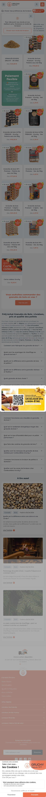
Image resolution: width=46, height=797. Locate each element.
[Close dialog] (44, 387)
